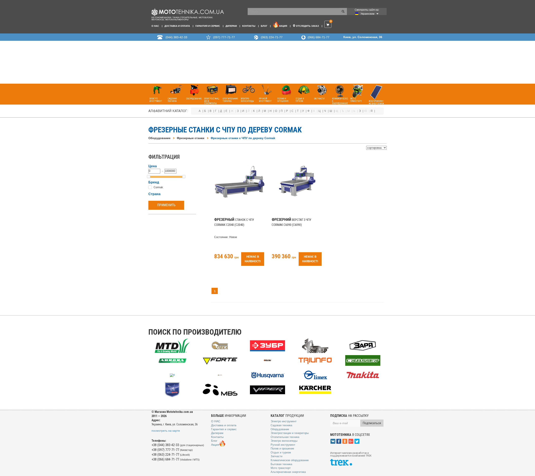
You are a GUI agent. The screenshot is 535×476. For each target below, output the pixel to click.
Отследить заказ (307, 26)
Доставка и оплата (177, 26)
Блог (264, 26)
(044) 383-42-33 (176, 37)
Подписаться (372, 423)
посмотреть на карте (166, 430)
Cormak (158, 187)
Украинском (367, 13)
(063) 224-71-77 (272, 37)
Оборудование (159, 138)
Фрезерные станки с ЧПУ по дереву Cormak (243, 138)
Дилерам (231, 26)
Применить (166, 205)
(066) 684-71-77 (318, 37)
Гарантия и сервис (207, 26)
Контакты (248, 26)
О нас (155, 26)
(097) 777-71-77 (224, 37)
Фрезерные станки (190, 138)
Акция (283, 26)
